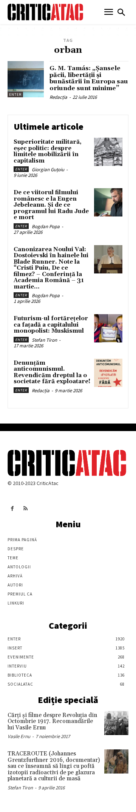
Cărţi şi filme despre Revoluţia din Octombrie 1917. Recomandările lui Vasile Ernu (52, 721)
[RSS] (25, 508)
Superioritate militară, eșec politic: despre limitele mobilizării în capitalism (48, 151)
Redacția (58, 97)
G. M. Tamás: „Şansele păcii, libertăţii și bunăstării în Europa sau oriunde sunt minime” (88, 78)
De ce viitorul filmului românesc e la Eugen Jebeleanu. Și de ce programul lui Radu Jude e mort (51, 205)
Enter (15, 94)
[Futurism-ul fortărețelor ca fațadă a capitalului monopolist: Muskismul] (108, 328)
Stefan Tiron (44, 340)
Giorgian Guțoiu (48, 169)
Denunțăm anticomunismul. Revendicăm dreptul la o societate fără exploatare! (52, 372)
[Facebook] (12, 508)
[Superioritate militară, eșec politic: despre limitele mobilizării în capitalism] (108, 152)
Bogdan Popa (46, 226)
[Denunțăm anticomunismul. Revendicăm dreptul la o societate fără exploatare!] (108, 373)
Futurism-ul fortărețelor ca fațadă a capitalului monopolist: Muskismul (51, 325)
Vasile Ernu (19, 736)
